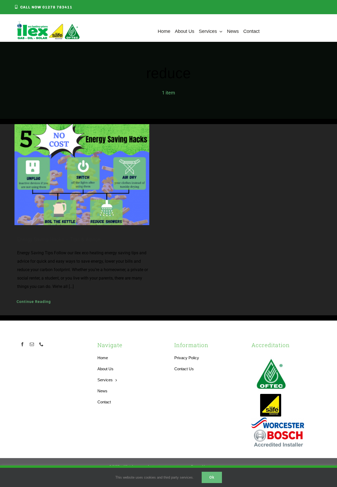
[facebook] (22, 344)
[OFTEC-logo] (271, 356)
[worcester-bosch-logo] (277, 420)
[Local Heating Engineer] (48, 24)
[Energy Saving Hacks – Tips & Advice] (87, 174)
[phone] (41, 344)
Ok (211, 477)
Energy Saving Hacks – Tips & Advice (59, 239)
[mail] (32, 344)
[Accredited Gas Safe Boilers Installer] (271, 395)
